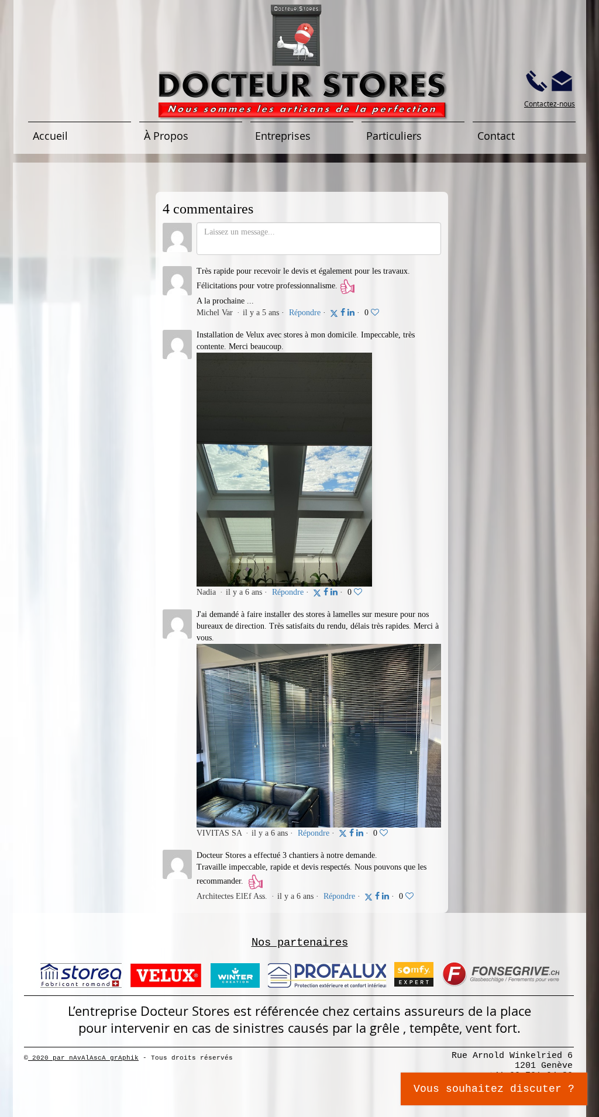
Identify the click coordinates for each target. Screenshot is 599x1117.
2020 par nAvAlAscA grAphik (83, 1057)
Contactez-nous (549, 103)
